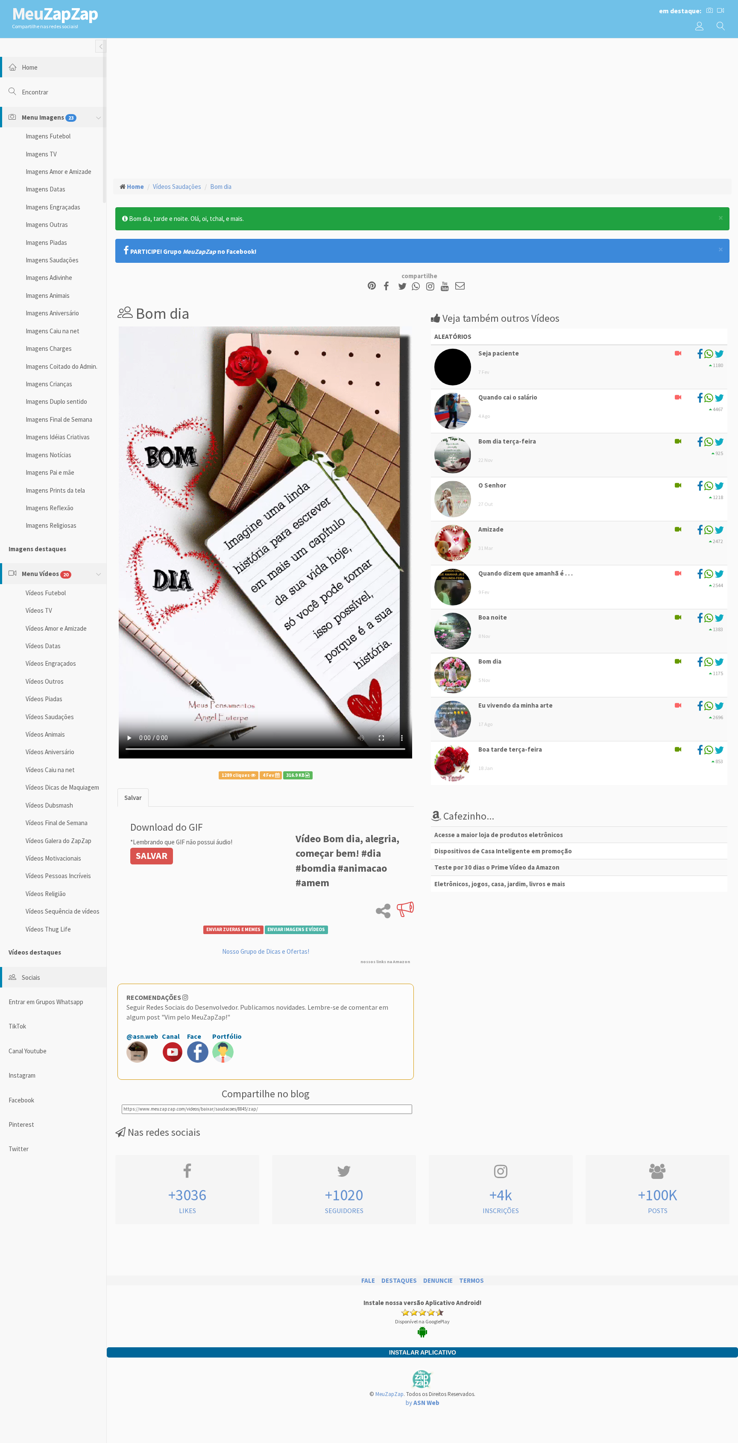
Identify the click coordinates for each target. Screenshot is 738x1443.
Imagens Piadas (46, 242)
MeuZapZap (389, 1394)
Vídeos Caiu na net (50, 770)
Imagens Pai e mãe (50, 472)
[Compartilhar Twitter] (404, 286)
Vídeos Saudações (50, 717)
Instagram (22, 1075)
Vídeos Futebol (46, 593)
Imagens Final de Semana (59, 419)
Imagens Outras (47, 224)
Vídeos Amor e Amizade (56, 628)
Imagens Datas (45, 189)
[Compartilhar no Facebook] (389, 286)
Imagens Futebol (48, 136)
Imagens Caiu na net (52, 331)
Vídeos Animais (45, 734)
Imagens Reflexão (49, 508)
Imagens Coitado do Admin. (61, 366)
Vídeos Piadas (44, 699)
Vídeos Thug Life (48, 929)
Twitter (19, 1149)
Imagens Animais (48, 295)
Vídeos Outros (45, 681)
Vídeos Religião (46, 894)
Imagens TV (41, 154)
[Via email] (460, 286)
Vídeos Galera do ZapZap (58, 841)
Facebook (21, 1100)
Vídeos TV (39, 610)
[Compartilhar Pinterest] (372, 286)
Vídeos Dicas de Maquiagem (62, 787)
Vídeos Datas (43, 646)
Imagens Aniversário (52, 313)
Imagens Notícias (48, 455)
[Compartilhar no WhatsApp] (418, 286)
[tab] (133, 797)
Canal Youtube (28, 1051)
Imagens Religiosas (51, 525)
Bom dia (220, 186)
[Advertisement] (422, 107)
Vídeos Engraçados (51, 663)
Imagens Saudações (52, 260)
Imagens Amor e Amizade (58, 172)
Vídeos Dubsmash (49, 805)
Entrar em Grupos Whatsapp (46, 1002)
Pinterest (21, 1124)
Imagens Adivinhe (49, 277)
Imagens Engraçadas (53, 207)
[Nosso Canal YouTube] (446, 286)
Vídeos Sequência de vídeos (63, 911)
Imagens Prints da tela (55, 490)
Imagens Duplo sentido (56, 401)
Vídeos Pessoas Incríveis (58, 876)
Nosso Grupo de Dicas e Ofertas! (265, 951)
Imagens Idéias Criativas (58, 437)
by (422, 1403)
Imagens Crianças (49, 384)
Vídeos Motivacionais (53, 858)
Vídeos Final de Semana (57, 823)
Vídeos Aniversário (50, 752)
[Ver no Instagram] (431, 286)
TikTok (17, 1026)
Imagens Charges (49, 348)
